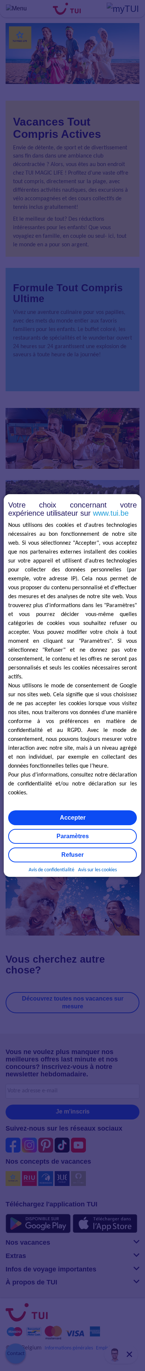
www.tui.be (111, 513)
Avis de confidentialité (51, 870)
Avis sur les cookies (97, 870)
